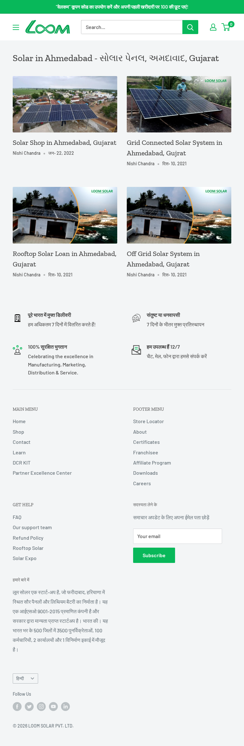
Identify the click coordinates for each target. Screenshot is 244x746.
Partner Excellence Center (42, 473)
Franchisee (145, 452)
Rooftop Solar (28, 548)
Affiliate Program (152, 462)
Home (19, 421)
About (140, 432)
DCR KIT (21, 462)
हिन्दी (20, 678)
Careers (142, 483)
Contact (21, 442)
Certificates (146, 442)
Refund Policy (28, 538)
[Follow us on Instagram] (41, 706)
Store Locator (148, 421)
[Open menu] (16, 27)
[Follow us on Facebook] (17, 706)
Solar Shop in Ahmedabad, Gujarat (64, 142)
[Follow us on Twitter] (29, 706)
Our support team (32, 527)
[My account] (213, 27)
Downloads (145, 473)
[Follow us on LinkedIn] (65, 706)
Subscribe (154, 555)
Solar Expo (25, 558)
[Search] (190, 27)
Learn (19, 452)
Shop (18, 432)
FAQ (17, 517)
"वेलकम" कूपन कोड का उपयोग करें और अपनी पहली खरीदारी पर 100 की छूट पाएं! (122, 7)
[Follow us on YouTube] (53, 706)
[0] (226, 27)
